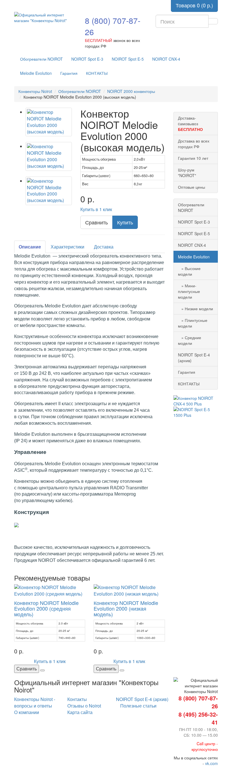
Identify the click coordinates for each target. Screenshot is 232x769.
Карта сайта (80, 712)
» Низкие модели (195, 308)
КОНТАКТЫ (97, 73)
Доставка (103, 246)
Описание (30, 246)
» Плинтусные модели (192, 323)
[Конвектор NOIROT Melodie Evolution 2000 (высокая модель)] (48, 122)
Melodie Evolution (36, 73)
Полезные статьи (138, 705)
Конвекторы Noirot (35, 91)
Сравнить (96, 222)
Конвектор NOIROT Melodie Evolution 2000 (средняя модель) (46, 608)
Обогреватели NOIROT (41, 59)
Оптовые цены (191, 187)
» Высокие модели (189, 271)
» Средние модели (189, 340)
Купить (125, 222)
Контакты (77, 699)
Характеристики (67, 246)
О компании (26, 712)
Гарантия (69, 73)
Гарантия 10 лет (193, 158)
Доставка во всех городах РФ (193, 143)
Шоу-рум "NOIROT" (187, 172)
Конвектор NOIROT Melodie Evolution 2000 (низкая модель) (126, 608)
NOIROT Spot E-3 (87, 59)
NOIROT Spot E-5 (128, 59)
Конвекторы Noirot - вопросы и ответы (34, 702)
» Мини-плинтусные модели (189, 291)
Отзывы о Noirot (84, 705)
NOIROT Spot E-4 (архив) (194, 357)
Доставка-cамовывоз (190, 123)
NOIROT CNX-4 (166, 59)
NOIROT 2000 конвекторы (131, 91)
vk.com (211, 763)
